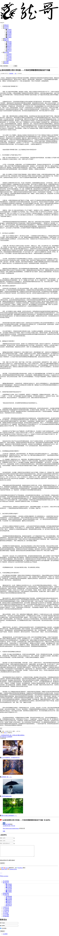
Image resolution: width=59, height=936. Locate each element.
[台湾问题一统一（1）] (13, 774)
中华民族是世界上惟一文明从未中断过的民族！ (13, 735)
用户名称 (2, 923)
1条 (15, 73)
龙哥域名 (9, 35)
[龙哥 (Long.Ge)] (29, 11)
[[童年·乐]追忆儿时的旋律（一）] (13, 813)
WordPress (20, 867)
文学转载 (9, 43)
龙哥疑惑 (9, 34)
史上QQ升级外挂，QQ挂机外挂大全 (10, 757)
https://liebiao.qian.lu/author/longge (11, 828)
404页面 (6, 913)
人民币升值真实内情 (6, 796)
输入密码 (2, 925)
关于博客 (6, 61)
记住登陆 (3, 928)
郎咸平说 (9, 49)
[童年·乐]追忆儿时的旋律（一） (9, 815)
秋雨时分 (9, 47)
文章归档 (9, 57)
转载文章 (6, 40)
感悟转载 (9, 41)
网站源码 (6, 38)
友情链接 (9, 54)
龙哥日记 (6, 28)
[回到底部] (29, 874)
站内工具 (9, 58)
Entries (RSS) (4, 869)
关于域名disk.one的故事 (6, 736)
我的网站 (6, 63)
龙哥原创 (6, 26)
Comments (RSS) (13, 869)
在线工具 (6, 911)
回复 (4, 831)
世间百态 (9, 50)
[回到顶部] (29, 872)
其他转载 (9, 44)
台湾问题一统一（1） (6, 777)
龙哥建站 (9, 37)
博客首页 (6, 25)
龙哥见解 (9, 31)
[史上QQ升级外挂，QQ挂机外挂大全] (13, 755)
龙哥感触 (9, 32)
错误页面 (9, 60)
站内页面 (6, 52)
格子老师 (7, 824)
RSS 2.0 (5, 732)
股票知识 (9, 46)
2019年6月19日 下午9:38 (9, 825)
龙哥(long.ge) (5, 867)
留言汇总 (9, 55)
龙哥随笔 (9, 29)
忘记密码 (5, 934)
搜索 (16, 65)
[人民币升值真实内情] (13, 793)
